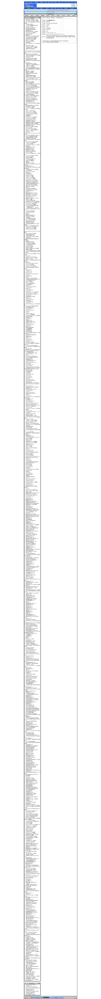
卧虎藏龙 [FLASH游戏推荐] (31, 151)
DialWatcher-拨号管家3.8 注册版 (31, 58)
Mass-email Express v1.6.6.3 (30, 915)
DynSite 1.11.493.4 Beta (30, 299)
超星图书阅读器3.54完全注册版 (31, 73)
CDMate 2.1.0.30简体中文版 (31, 844)
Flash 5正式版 (28, 363)
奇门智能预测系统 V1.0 (30, 600)
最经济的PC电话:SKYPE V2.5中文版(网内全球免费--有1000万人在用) (32, 623)
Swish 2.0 (27, 312)
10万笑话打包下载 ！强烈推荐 (31, 47)
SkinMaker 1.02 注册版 (30, 175)
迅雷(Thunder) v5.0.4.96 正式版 (31, 677)
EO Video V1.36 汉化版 (30, 577)
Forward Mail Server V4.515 (30, 571)
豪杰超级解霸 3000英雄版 (30, 978)
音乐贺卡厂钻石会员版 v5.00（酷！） (32, 91)
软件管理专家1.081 (29, 371)
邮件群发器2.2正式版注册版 (31, 138)
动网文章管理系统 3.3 (30, 781)
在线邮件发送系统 (29, 969)
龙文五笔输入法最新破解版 (31, 244)
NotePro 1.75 (28, 394)
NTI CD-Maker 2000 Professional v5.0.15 (33, 437)
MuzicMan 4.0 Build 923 (30, 479)
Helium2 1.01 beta (29, 272)
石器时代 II (28, 74)
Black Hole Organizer (29, 340)
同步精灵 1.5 (28, 262)
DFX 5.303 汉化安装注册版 (30, 219)
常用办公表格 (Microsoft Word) (31, 724)
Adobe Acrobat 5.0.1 (29, 752)
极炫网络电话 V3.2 (29, 500)
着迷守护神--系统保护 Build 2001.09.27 (33, 405)
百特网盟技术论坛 (29, 760)
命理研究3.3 (28, 471)
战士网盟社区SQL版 (29, 756)
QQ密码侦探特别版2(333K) (31, 360)
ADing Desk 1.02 (29, 440)
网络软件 (27, 15)
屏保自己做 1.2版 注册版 (30, 186)
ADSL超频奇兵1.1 (29, 880)
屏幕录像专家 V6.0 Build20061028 (32, 871)
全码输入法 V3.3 (29, 556)
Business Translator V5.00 (30, 907)
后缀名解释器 (28, 42)
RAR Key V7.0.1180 (29, 532)
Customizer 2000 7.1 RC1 (30, 400)
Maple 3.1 (27, 277)
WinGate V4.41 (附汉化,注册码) (31, 421)
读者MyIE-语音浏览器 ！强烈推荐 (32, 31)
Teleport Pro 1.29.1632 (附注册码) (31, 442)
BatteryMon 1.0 (28, 297)
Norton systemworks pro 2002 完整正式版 (33, 424)
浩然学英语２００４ (29, 546)
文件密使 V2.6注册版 (29, 854)
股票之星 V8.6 (28, 602)
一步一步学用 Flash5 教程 (30, 820)
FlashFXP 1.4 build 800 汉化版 (31, 404)
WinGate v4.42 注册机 (29, 246)
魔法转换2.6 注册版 (29, 414)
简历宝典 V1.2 (28, 692)
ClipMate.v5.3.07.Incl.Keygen (31, 158)
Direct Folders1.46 (29, 376)
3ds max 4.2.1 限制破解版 (30, 314)
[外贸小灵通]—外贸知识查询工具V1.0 (32, 710)
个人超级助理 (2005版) (30, 732)
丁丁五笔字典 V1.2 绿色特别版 (31, 534)
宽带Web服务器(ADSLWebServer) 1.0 (32, 586)
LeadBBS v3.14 (28, 605)
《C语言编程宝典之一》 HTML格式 (32, 207)
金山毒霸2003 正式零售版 (30, 938)
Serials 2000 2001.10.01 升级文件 (32, 428)
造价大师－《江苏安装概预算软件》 (32, 129)
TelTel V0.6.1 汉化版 (29, 525)
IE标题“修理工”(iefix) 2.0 (30, 89)
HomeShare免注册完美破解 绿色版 (32, 726)
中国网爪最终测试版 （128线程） (32, 137)
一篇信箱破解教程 (29, 328)
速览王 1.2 (27, 191)
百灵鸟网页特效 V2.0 (29, 568)
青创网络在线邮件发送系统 (31, 746)
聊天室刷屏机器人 (29, 329)
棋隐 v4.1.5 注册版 (29, 965)
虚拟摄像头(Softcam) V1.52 (30, 547)
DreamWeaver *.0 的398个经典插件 (32, 126)
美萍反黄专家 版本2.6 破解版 (31, 38)
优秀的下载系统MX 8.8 (30, 748)
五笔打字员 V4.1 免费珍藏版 (31, 543)
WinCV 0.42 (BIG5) (29, 828)
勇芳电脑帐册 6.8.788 (29, 307)
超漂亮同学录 (28, 716)
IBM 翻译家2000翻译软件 (30, 693)
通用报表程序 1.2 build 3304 (31, 393)
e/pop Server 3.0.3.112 (29, 361)
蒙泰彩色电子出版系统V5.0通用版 (32, 123)
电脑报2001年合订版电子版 (31, 939)
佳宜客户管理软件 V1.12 (30, 697)
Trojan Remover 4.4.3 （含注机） (31, 96)
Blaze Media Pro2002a (29, 422)
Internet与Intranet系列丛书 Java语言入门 (33, 135)
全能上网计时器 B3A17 (30, 918)
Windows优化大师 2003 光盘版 (31, 932)
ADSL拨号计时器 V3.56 (30, 563)
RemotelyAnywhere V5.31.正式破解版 (32, 524)
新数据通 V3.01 (28, 610)
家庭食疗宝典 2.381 (29, 604)
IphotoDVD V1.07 (29, 904)
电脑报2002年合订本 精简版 (31, 514)
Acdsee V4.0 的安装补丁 (30, 431)
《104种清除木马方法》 (30, 206)
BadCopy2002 (28, 57)
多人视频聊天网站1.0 (29, 683)
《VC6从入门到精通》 (30, 143)
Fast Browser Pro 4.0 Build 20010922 (32, 273)
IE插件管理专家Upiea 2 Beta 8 (31, 615)
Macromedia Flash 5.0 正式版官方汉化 (32, 821)
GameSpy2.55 (28, 285)
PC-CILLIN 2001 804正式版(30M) (32, 345)
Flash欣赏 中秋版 (29, 427)
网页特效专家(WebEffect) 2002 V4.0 (32, 774)
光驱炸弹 (27, 214)
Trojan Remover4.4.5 (29, 174)
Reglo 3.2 (27, 355)
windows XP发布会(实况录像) (31, 851)
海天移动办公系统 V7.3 (30, 595)
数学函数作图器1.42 (29, 838)
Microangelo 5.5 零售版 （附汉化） (32, 46)
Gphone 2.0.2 (28, 879)
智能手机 (74, 15)
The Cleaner (28, 341)
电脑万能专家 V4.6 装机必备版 (31, 504)
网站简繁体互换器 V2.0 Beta (31, 599)
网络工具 (48, 17)
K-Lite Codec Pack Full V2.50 (31, 678)
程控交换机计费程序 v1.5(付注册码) (32, 105)
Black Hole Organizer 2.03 (30, 485)
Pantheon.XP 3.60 (29, 365)
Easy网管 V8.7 (28, 673)
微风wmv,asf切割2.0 (29, 578)
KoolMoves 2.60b (29, 491)
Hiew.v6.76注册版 (29, 464)
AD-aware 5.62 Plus (29, 446)
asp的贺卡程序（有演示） (30, 827)
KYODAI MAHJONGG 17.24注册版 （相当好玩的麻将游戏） (31, 94)
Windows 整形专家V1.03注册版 (31, 836)
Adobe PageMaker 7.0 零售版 (31, 293)
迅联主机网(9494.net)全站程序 (31, 787)
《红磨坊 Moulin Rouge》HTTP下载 (32, 946)
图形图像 (42, 15)
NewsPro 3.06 (28, 458)
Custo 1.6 (27, 488)
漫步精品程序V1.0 (29, 791)
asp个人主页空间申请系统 (30, 741)
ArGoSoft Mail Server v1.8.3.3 (31, 906)
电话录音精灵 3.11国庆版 (30, 106)
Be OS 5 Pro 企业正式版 (30, 41)
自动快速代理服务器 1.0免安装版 (32, 626)
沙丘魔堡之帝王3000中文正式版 (31, 88)
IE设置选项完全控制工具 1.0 (31, 120)
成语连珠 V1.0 (28, 521)
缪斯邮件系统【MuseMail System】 (32, 570)
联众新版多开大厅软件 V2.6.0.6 (31, 633)
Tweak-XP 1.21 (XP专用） (30, 841)
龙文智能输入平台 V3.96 (30, 572)
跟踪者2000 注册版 (29, 247)
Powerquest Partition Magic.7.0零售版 (32, 469)
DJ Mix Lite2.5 (28, 375)
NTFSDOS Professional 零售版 (31, 229)
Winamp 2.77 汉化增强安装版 (31, 85)
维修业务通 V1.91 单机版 (30, 680)
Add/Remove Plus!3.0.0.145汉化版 (32, 813)
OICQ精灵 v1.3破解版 (30, 56)
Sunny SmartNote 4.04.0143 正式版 (32, 185)
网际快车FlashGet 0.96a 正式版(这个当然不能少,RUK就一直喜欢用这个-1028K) (32, 350)
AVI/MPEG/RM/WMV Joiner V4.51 (32, 872)
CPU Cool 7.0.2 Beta (29, 197)
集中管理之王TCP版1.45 (30, 150)
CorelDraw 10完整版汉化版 (30, 200)
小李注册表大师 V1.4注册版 (31, 840)
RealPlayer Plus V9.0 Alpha (30, 265)
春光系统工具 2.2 (29, 463)
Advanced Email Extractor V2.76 (31, 707)
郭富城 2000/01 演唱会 (30, 45)
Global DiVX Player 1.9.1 (30, 313)
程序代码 (53, 15)
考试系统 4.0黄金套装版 (30, 476)
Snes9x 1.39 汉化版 (29, 281)
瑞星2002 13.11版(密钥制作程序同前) (32, 95)
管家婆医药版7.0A (29, 30)
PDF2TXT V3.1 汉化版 (30, 638)
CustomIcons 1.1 (28, 302)
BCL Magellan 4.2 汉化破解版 (31, 204)
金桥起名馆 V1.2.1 (29, 914)
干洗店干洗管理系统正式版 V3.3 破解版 (33, 55)
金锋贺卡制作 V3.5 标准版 (30, 641)
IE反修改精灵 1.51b (29, 359)
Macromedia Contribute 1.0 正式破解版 (32, 951)
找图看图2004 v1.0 (29, 607)
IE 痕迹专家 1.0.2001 (29, 398)
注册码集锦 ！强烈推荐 (30, 71)
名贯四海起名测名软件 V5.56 (31, 889)
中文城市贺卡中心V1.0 (30, 792)
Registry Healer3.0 (29, 318)
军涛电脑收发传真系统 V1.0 (31, 603)
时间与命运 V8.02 (29, 583)
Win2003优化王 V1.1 (29, 573)
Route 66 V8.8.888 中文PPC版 (31, 649)
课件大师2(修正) (29, 173)
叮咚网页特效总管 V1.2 (30, 597)
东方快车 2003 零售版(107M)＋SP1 (32, 950)
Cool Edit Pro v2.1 (29, 675)
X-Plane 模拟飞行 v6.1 (30, 289)
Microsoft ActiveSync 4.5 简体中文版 (32, 659)
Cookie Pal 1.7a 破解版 (30, 156)
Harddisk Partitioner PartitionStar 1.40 (32, 294)
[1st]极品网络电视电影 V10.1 (31, 860)
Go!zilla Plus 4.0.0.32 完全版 (31, 413)
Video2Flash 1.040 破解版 (30, 811)
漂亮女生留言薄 (29, 738)
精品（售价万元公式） (30, 923)
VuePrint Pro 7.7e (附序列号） (31, 406)
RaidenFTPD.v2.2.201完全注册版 (31, 54)
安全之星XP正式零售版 (30, 342)
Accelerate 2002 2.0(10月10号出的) (32, 113)
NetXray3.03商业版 (29, 358)
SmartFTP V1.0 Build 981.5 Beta (31, 609)
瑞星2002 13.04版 (29, 439)
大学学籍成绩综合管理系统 (31, 218)
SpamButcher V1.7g (29, 892)
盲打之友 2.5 (28, 62)
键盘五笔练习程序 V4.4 (30, 540)
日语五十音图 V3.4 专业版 (30, 596)
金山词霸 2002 (28, 936)
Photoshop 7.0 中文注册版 (30, 933)
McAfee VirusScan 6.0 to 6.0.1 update (32, 180)
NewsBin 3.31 (28, 311)
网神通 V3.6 (28, 613)
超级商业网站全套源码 (30, 241)
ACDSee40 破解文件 (30, 438)
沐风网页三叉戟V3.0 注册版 (31, 76)
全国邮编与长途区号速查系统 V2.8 (32, 858)
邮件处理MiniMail (29, 857)
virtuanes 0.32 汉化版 (30, 26)
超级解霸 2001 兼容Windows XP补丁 (32, 198)
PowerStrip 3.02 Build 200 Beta (31, 286)
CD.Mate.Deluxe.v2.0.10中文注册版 (32, 92)
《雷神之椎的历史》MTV (30, 235)
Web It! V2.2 (28, 776)
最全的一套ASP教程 (29, 940)
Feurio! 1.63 (28, 477)
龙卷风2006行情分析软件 (30, 629)
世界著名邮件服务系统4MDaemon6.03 (32, 968)
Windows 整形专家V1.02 (30, 308)
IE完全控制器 (28, 237)
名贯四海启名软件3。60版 (30, 888)
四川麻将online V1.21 (29, 536)
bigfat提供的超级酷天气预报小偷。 (32, 920)
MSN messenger (28, 627)
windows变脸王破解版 (30, 159)
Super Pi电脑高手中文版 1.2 (31, 280)
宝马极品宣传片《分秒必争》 (31, 977)
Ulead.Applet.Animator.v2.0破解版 (31, 482)
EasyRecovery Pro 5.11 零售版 (31, 111)
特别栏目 (68, 15)
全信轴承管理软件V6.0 (30, 658)
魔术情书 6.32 (28, 893)
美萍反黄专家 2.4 (29, 388)
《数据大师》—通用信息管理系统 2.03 (33, 64)
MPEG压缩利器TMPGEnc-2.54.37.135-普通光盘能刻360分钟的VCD (32, 632)
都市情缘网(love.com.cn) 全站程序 (32, 745)
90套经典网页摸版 (29, 785)
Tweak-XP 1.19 (28, 90)
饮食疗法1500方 (28, 667)
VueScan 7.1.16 (28, 395)
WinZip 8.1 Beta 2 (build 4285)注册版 (32, 236)
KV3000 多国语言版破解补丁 (31, 188)
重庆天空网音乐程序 (29, 944)
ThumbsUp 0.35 (28, 459)
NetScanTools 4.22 (29, 460)
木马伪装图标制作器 (29, 351)
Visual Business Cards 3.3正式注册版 (32, 292)
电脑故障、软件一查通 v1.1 (31, 971)
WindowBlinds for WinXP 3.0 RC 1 (32, 810)
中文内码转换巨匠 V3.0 (30, 642)
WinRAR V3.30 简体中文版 (30, 574)
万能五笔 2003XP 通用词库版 (31, 903)
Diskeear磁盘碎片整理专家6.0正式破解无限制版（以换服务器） (32, 819)
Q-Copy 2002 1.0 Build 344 (30, 964)
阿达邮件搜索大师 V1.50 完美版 (31, 912)
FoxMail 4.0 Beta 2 (29, 381)
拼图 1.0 (27, 637)
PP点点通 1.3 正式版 (29, 937)
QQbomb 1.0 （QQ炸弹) (30, 18)
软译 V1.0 (27, 601)
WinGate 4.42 (28, 255)
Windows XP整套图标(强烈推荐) (31, 136)
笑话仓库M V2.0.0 (29, 569)
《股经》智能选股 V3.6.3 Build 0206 (32, 593)
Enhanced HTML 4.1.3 (29, 473)
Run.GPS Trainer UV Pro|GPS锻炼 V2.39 (33, 824)
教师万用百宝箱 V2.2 (29, 905)
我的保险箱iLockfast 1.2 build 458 (31, 193)
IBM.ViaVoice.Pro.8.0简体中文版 (32, 98)
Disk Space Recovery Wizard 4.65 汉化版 (33, 77)
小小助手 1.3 (28, 391)
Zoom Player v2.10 (29, 839)
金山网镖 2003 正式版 (30, 972)
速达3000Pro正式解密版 (30, 81)
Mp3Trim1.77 (28, 378)
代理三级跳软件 (28, 330)
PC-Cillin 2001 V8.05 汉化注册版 (31, 86)
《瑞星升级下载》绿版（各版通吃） (32, 169)
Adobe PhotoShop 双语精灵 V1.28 (32, 567)
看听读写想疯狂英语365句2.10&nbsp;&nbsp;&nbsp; (30, 862)
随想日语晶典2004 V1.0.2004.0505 (32, 628)
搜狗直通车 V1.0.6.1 (29, 725)
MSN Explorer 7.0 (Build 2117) (31, 27)
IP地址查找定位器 (29, 331)
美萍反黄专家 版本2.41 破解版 (31, 415)
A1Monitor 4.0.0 (28, 270)
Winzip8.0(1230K (29, 348)
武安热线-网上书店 (29, 744)
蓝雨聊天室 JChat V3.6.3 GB (31, 765)
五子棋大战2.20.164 (29, 801)
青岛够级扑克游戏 (29, 320)
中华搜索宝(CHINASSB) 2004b (31, 598)
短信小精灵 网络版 (29, 157)
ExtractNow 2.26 (28, 269)
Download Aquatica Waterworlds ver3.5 (33, 411)
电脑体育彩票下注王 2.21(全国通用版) (32, 201)
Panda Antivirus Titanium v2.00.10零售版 (33, 805)
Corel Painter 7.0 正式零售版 (31, 118)
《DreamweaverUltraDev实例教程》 (32, 37)
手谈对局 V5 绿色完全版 (30, 643)
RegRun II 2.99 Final (29, 385)
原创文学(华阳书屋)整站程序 (31, 766)
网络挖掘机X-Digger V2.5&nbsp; (31, 587)
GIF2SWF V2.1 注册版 (30, 176)
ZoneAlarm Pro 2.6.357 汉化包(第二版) (32, 202)
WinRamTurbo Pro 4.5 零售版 (31, 826)
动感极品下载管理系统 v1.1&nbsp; (32, 749)
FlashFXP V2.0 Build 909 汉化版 (31, 921)
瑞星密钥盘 (28, 475)
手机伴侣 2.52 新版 (29, 474)
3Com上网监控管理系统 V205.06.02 (32, 694)
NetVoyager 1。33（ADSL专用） (31, 825)
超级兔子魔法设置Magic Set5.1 (31, 882)
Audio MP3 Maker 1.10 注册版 (31, 853)
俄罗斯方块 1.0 (28, 636)
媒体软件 (37, 15)
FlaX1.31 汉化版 (28, 812)
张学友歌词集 (28, 803)
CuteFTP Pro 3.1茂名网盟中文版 (31, 644)
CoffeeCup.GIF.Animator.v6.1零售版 (32, 155)
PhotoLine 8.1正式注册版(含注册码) (32, 305)
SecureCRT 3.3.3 (28, 309)
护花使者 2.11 (28, 172)
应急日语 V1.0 (28, 594)
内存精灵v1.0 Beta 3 (29, 722)
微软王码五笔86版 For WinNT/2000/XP (33, 515)
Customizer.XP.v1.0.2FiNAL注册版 (32, 141)
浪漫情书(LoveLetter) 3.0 (30, 444)
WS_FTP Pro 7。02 (29, 795)
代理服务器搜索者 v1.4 (30, 962)
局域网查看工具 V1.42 (30, 564)
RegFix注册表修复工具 (30, 614)
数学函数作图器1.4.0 (29, 166)
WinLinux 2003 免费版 (30, 975)
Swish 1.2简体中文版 (29, 301)
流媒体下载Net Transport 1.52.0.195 (32, 949)
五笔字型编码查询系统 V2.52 (31, 701)
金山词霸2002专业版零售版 (31, 29)
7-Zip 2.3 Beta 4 (28, 496)
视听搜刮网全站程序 (29, 786)
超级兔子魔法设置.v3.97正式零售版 (32, 382)
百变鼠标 (27, 161)
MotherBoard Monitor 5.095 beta (31, 389)
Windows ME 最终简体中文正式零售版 (33, 87)
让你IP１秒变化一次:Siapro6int (31, 687)
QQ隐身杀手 (28, 425)
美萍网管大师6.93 (29, 336)
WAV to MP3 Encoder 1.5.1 (30, 102)
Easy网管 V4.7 (28, 565)
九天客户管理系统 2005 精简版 (31, 510)
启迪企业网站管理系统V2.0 (31, 711)
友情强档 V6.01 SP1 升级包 (31, 493)
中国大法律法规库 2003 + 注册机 (32, 954)
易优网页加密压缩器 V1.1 (30, 794)
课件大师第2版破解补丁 (30, 82)
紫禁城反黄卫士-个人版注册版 (31, 848)
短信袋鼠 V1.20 (28, 908)
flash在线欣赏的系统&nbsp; (30, 789)
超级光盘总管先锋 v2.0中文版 (31, 59)
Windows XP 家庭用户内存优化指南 (33, 205)
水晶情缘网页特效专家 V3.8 (31, 911)
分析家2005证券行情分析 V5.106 (31, 676)
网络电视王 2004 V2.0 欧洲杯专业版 (32, 503)
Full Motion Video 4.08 (29, 451)
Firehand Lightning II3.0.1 (30, 379)
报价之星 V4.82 (28, 552)
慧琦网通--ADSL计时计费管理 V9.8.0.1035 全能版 (31, 886)
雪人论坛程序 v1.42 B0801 (30, 757)
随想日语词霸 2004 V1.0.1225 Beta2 (32, 582)
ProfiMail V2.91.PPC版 (30, 647)
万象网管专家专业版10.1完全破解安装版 (33, 122)
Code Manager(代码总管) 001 (31, 553)
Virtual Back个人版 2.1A (30, 842)
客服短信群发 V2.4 (29, 702)
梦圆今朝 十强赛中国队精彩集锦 (31, 816)
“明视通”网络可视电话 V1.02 (31, 502)
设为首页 (73, 4)
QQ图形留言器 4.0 (29, 114)
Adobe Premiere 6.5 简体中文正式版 (32, 527)
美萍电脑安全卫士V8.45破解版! (31, 441)
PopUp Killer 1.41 (29, 467)
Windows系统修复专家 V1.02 (31, 859)
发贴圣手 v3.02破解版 (30, 72)
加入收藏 (73, 6)
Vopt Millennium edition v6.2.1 (31, 380)
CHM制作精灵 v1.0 (29, 980)
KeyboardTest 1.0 (28, 298)
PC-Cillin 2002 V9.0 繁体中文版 (31, 203)
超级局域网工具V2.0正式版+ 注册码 (32, 509)
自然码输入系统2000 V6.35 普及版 (32, 698)
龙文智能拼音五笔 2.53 (30, 148)
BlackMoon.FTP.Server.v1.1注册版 (32, 257)
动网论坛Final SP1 (29, 758)
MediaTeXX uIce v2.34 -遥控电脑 (31, 961)
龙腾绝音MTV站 (29, 575)
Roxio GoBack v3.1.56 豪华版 (31, 233)
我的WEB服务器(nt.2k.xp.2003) (31, 551)
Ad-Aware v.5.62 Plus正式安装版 (31, 266)
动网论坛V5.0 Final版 (29, 753)
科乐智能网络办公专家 (30, 945)
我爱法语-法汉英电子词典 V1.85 (31, 508)
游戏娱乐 (58, 15)
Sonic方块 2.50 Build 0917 (30, 495)
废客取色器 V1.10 (29, 695)
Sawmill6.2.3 (28, 373)
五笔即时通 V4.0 (29, 562)
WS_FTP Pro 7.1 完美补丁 (30, 107)
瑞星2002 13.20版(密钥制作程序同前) (33, 225)
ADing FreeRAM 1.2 (29, 484)
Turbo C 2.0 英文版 (29, 127)
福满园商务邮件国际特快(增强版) (32, 900)
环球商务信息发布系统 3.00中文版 (32, 764)
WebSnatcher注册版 (29, 33)
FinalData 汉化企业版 (29, 419)
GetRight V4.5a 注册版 (30, 65)
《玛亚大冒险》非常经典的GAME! (32, 182)
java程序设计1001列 (29, 506)
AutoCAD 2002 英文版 (30, 455)
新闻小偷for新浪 (29, 967)
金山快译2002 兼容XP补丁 (30, 762)
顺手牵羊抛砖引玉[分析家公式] (31, 922)
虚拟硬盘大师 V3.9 (29, 696)
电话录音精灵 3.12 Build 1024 (31, 196)
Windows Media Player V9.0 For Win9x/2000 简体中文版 (31, 877)
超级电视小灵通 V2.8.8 (30, 523)
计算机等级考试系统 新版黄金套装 (32, 461)
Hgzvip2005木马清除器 (30, 706)
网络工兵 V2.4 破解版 (30, 40)
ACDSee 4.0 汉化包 (29, 390)
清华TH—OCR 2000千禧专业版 (31, 447)
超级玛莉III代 (28, 435)
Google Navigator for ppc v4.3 (31, 651)
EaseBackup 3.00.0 (29, 276)
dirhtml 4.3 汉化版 (29, 445)
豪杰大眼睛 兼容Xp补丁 (30, 763)
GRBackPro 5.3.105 (29, 483)
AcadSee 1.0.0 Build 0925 (30, 392)
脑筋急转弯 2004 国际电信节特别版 (32, 516)
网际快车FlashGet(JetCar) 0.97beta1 (32, 457)
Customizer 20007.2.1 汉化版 (31, 802)
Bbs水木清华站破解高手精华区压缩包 (32, 68)
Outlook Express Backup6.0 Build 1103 (32, 875)
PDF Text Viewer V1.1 (29, 919)
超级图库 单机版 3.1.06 (30, 728)
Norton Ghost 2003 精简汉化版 (31, 721)
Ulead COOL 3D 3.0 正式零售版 (31, 117)
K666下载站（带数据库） (30, 747)
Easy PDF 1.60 (28, 852)
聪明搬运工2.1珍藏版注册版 (31, 526)
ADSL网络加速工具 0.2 (30, 190)
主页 (47, 31)
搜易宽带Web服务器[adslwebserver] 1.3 (32, 917)
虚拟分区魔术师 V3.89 (30, 530)
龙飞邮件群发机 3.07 (29, 284)
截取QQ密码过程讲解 (30, 327)
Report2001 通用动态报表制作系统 (32, 357)
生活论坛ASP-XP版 (29, 761)
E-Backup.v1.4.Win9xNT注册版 (31, 112)
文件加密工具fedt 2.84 (30, 436)
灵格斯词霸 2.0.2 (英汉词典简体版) (32, 663)
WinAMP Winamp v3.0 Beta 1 (31, 119)
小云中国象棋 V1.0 (29, 634)
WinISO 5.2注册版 (29, 823)
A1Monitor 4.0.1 (28, 498)
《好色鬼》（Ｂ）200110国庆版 (31, 420)
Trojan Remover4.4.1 (29, 377)
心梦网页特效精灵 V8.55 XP (31, 870)
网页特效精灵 (28, 775)
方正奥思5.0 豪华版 (29, 24)
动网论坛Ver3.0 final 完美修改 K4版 (32, 423)
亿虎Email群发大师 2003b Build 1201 (32, 948)
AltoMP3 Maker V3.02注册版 (31, 39)
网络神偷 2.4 (28, 34)
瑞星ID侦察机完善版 (29, 426)
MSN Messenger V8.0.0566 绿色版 (32, 670)
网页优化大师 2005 (29, 700)
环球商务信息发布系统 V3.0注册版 (32, 834)
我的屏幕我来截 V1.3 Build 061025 (32, 630)
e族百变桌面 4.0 (28, 399)
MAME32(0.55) (28, 325)
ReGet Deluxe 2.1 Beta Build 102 (31, 356)
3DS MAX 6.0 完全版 (29, 916)
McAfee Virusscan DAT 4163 (31, 478)
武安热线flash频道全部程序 (31, 779)
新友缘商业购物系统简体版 (31, 75)
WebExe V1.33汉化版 (29, 829)
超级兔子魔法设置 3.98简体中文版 (32, 843)
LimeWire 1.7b (28, 448)
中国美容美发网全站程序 (30, 784)
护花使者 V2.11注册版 (30, 835)
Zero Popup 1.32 (28, 472)
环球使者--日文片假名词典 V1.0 (31, 501)
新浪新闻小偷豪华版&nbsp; (31, 558)
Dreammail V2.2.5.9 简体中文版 (31, 559)
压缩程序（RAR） (29, 769)
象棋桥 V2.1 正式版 (29, 259)
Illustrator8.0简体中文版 (30, 462)
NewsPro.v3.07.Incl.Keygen (30, 220)
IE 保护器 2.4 (28, 468)
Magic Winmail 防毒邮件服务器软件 (32, 966)
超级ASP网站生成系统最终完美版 (32, 788)
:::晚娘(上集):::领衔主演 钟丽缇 (31, 184)
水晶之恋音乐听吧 (29, 790)
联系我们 (73, 5)
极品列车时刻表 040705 (30, 550)
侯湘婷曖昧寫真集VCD (30, 101)
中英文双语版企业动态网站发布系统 (32, 708)
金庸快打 (27, 240)
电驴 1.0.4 (27, 657)
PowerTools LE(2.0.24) (29, 364)
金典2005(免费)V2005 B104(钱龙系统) (32, 709)
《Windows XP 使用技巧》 (30, 901)
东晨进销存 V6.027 (29, 548)
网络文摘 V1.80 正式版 (30, 539)
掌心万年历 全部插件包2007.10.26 (32, 652)
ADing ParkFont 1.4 (29, 443)
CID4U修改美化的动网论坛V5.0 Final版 (33, 759)
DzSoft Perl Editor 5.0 (29, 480)
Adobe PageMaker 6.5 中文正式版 (31, 494)
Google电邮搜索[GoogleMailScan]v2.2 (32, 699)
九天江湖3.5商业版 (29, 822)
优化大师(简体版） (29, 768)
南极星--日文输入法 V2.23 (30, 535)
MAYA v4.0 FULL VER (30, 453)
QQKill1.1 (27, 319)
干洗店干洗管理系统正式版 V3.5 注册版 (33, 250)
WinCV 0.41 (28, 213)
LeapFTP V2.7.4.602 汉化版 (30, 868)
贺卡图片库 (28, 887)
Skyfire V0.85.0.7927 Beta (30, 650)
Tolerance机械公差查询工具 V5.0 (31, 681)
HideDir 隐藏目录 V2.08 (30, 705)
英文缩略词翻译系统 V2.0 (30, 662)
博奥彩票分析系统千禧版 (30, 28)
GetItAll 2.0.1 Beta (29, 410)
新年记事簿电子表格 (29, 648)
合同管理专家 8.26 (29, 729)
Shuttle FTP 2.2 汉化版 (30, 282)
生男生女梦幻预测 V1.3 (30, 561)
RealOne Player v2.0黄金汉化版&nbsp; (32, 865)
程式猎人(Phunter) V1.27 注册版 (31, 189)
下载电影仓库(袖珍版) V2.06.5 (31, 541)
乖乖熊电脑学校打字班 (30, 221)
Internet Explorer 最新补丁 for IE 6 (31, 78)
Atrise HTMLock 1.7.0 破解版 (31, 178)
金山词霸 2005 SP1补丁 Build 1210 (32, 531)
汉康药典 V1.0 (28, 953)
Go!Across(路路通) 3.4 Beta (30, 283)
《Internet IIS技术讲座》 (30, 511)
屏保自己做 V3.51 (29, 518)
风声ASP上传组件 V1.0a (30, 537)
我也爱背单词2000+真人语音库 (31, 845)
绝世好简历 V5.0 (29, 864)
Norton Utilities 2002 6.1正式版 (31, 128)
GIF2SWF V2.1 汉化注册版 (30, 832)
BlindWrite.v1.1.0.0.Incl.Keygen (31, 256)
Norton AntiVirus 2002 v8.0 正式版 (32, 263)
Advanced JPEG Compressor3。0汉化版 (32, 144)
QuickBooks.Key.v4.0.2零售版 (31, 228)
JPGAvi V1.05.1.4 (29, 588)
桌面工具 (48, 15)
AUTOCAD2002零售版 (30, 212)
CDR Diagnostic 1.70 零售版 (30, 833)
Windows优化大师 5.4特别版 (31, 869)
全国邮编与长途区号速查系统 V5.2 (32, 538)
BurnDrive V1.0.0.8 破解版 (30, 177)
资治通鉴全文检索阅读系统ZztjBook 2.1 (33, 183)
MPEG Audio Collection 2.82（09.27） (32, 403)
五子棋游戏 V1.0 (29, 635)
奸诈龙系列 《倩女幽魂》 (30, 216)
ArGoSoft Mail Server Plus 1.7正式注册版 (33, 315)
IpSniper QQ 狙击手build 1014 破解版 (32, 248)
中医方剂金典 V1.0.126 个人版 (31, 902)
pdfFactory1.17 (28, 335)
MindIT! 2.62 (28, 288)
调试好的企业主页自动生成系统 (31, 780)
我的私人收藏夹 (28, 970)
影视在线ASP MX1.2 (29, 754)
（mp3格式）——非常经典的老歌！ (32, 943)
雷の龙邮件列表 (28, 952)
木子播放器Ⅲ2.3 (28, 372)
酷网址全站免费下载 (29, 499)
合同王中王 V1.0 (29, 618)
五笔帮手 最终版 (29, 679)
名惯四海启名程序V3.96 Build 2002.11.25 (33, 770)
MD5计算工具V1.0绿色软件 (31, 619)
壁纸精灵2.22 (28, 800)
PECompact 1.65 (28, 295)
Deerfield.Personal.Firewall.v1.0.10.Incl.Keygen (32, 50)
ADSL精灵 (28, 883)
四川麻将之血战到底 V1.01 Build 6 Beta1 (33, 549)
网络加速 (52, 17)
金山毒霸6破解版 (29, 519)
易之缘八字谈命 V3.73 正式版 (31, 924)
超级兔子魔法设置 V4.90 (30, 974)
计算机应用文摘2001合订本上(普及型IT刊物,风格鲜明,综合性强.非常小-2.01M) (32, 368)
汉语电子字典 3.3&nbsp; (30, 533)
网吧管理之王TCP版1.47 (30, 149)
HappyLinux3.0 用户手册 (30, 817)
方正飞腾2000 (28, 412)
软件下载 (44, 17)
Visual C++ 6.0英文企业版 (30, 110)
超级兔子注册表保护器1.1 (30, 234)
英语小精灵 (28, 881)
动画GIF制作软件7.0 (29, 723)
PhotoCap (27, 669)
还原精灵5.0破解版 (29, 316)
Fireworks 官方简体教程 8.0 (30, 727)
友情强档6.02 (28, 797)
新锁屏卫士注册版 (29, 249)
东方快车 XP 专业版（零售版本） (32, 796)
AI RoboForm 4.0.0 (29, 271)
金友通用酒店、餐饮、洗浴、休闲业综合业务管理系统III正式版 (32, 125)
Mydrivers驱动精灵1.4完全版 (31, 960)
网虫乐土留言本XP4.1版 (30, 755)
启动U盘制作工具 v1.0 (30, 668)
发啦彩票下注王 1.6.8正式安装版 (31, 181)
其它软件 (63, 15)
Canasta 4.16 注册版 (29, 152)
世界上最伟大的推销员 (30, 542)
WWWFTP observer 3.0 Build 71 (31, 489)
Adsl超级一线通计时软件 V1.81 (31, 884)
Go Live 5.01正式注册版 (30, 264)
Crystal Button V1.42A (30, 777)
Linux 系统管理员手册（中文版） (32, 352)
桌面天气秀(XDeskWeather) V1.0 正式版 (33, 589)
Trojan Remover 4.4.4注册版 (30, 32)
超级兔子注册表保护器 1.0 (30, 215)
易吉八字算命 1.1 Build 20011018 (31, 194)
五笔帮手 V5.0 (28, 505)
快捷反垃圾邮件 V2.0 (29, 899)
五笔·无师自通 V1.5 (29, 507)
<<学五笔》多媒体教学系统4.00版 (32, 25)
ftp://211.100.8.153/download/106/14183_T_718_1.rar (55, 34)
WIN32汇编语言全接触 (30, 733)
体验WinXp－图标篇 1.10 (30, 160)
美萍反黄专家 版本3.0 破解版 (31, 793)
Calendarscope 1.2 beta (29, 450)
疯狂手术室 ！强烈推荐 (30, 222)
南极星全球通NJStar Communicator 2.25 (33, 492)
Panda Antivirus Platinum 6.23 (31, 97)
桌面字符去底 (28, 771)
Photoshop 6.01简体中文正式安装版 (32, 452)
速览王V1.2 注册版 (29, 199)
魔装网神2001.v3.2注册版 (30, 121)
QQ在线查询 (28, 317)
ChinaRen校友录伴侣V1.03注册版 (32, 837)
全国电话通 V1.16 (29, 612)
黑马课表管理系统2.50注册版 (31, 63)
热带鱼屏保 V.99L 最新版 (30, 804)
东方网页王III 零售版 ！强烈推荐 (32, 798)
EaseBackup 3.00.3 (29, 470)
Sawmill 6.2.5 (28, 275)
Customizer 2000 (28, 339)
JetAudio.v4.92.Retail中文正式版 (31, 278)
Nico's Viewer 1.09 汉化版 (30, 171)
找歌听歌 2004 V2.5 (29, 611)
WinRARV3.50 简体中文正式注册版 (32, 717)
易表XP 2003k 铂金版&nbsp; (31, 520)
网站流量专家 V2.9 (29, 686)
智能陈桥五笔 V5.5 (29, 522)
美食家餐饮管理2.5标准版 (30, 296)
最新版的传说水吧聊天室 (30, 48)
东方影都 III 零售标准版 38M (31, 334)
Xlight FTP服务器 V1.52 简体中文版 (32, 557)
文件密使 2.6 (28, 145)
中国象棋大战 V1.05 (29, 581)
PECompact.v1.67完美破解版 (31, 142)
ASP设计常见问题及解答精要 (31, 963)
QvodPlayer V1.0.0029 (30, 664)
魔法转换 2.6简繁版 (29, 454)
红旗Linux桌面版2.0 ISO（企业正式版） (33, 83)
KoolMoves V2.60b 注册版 (30, 66)
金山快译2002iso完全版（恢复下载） (32, 387)
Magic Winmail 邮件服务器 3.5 (31, 909)
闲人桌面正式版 (28, 170)
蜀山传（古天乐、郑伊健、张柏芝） (32, 490)
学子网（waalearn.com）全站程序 (32, 782)
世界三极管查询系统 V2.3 (30, 682)
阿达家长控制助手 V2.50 (30, 913)
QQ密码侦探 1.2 (28, 300)
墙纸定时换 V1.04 (29, 517)
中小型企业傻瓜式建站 (30, 712)
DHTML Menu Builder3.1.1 (30, 324)
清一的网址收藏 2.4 (29, 245)
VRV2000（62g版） (29, 370)
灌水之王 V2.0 (28, 326)
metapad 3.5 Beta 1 (29, 287)
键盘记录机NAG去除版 (30, 162)
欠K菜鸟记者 (28, 217)
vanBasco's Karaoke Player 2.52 (31, 362)
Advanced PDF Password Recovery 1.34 (32, 456)
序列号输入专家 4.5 (29, 606)
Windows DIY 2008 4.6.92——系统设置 (33, 976)
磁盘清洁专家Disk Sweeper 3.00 (31, 192)
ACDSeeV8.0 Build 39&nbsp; (31, 674)
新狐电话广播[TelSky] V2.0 (30, 691)
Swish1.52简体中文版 (29, 374)
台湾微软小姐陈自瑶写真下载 (31, 947)
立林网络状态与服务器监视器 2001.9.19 (33, 279)
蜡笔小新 (27, 187)
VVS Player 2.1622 (29, 407)
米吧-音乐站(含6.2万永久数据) (31, 713)
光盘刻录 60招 (28, 672)
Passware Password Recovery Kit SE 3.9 (32, 366)
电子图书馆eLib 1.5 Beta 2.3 (30, 146)
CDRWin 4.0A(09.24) (29, 466)
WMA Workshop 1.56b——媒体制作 (32, 979)
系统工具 (32, 15)
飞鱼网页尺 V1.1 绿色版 (30, 778)
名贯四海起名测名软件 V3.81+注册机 (32, 566)
